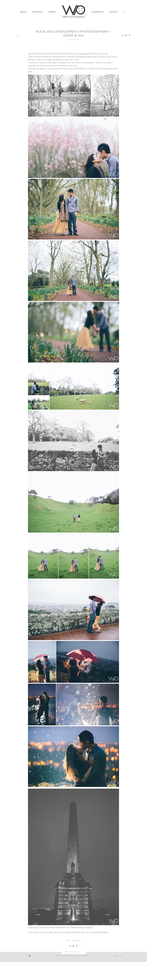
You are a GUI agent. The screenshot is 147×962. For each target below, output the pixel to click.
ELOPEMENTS (97, 12)
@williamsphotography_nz (73, 951)
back (18, 35)
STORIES (52, 12)
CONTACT (113, 12)
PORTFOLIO (37, 12)
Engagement (73, 39)
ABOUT (23, 12)
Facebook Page (99, 932)
